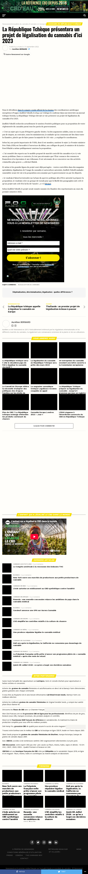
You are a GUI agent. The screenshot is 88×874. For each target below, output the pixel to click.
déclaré (48, 183)
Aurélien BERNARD (19, 49)
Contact (24, 858)
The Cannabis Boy (34, 855)
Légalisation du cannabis (29, 284)
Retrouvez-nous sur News (64, 849)
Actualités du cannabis (20, 24)
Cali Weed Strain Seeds (56, 695)
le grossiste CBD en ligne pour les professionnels (43, 714)
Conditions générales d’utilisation (24, 852)
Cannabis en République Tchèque (64, 24)
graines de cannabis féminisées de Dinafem (39, 734)
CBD (36, 730)
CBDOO (9, 741)
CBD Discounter (8, 745)
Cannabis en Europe (37, 24)
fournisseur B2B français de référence (28, 720)
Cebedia (19, 855)
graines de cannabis (20, 688)
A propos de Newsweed (23, 849)
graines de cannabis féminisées (32, 702)
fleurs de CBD (18, 710)
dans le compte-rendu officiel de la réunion (36, 110)
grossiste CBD (20, 726)
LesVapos (40, 681)
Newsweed (6, 24)
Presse (9, 855)
